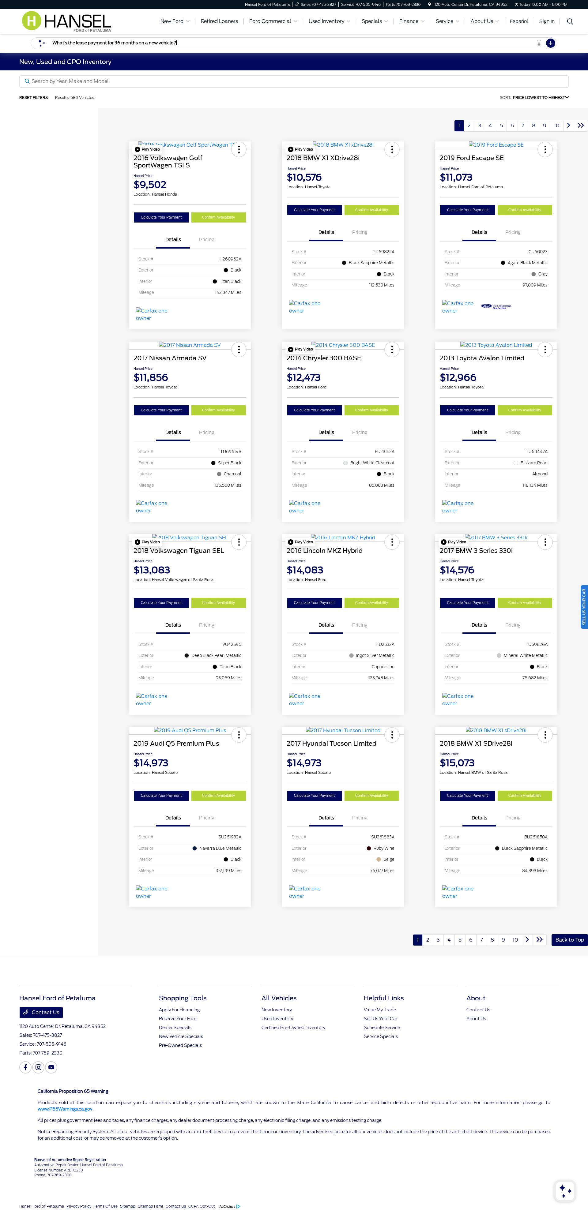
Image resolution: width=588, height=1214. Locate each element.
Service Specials (381, 1036)
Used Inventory (277, 1018)
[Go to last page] (581, 126)
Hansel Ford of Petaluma (41, 1206)
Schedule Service (382, 1027)
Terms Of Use (106, 1206)
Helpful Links (384, 998)
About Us (476, 1018)
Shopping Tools (183, 998)
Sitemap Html (150, 1206)
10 (557, 126)
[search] (570, 22)
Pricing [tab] (206, 239)
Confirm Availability (218, 217)
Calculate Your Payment (161, 217)
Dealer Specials (175, 1027)
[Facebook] (25, 1067)
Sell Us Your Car (380, 1018)
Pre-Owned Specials (180, 1045)
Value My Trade (380, 1009)
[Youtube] (51, 1067)
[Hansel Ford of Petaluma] (72, 21)
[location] (429, 4)
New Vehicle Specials (181, 1036)
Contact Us (45, 1012)
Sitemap (127, 1206)
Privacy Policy (78, 1206)
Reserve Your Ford (178, 1018)
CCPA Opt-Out (201, 1206)
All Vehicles (279, 998)
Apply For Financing (179, 1009)
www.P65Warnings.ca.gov (65, 1109)
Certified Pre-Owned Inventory (293, 1027)
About (475, 998)
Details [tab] (173, 239)
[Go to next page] (568, 126)
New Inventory (277, 1009)
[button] (147, 149)
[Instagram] (38, 1067)
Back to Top (570, 940)
